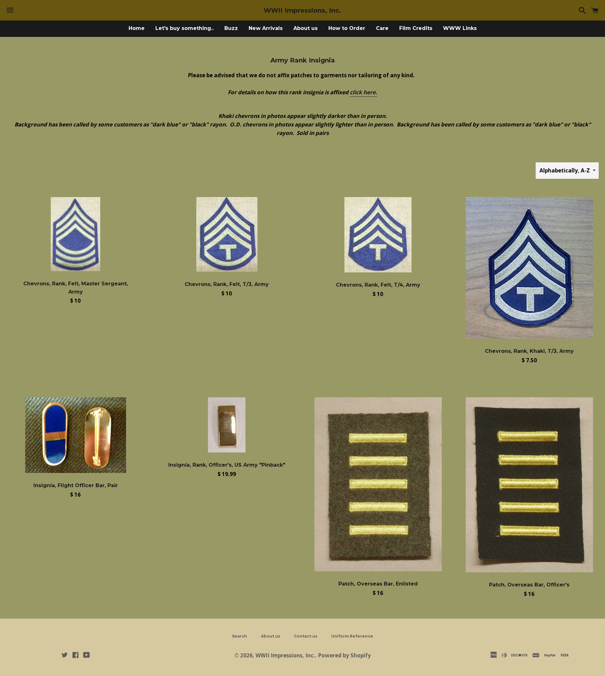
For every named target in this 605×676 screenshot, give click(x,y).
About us (305, 28)
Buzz (231, 28)
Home (137, 28)
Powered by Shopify (344, 655)
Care (382, 28)
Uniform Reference (352, 636)
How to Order (346, 28)
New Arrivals (266, 28)
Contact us (305, 636)
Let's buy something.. (184, 28)
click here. (363, 92)
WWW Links (460, 28)
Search (239, 636)
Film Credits (415, 28)
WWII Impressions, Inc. (302, 10)
